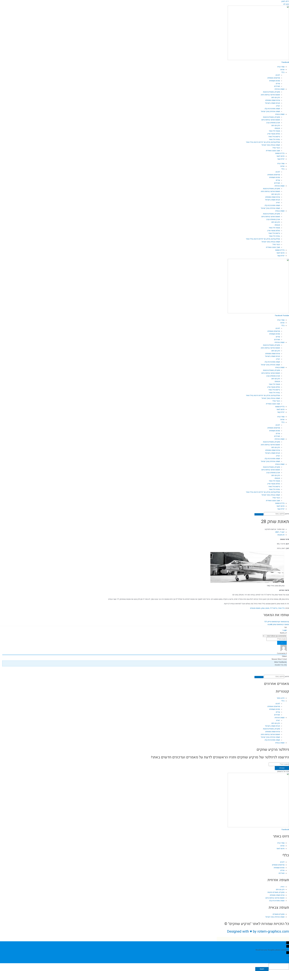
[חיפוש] (258, 514)
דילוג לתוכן (285, 1)
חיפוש (287, 514)
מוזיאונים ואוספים (273, 78)
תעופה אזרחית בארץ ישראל (270, 111)
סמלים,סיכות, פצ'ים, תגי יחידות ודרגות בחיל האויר (263, 142)
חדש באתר (280, 698)
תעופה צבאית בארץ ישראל (271, 145)
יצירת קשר (280, 159)
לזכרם (278, 75)
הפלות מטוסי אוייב (273, 134)
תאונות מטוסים (255, 608)
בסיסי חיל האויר (274, 139)
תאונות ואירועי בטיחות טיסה (270, 94)
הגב (287, 962)
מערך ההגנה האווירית (273, 150)
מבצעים (277, 128)
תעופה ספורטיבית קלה (272, 108)
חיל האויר (281, 608)
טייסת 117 (273, 608)
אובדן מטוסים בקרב (273, 122)
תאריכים (277, 86)
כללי (282, 72)
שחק (263, 608)
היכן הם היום (275, 97)
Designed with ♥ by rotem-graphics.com (258, 931)
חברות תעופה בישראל (272, 103)
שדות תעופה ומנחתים (272, 100)
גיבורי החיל (276, 148)
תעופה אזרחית (279, 89)
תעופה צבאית (279, 114)
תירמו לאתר (280, 156)
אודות (282, 69)
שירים (278, 83)
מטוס (267, 608)
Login (285, 630)
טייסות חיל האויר (274, 136)
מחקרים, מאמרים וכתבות (271, 92)
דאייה (278, 106)
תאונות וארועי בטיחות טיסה (270, 120)
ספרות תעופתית (274, 80)
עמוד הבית (280, 66)
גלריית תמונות (279, 153)
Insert (262, 969)
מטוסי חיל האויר (274, 131)
